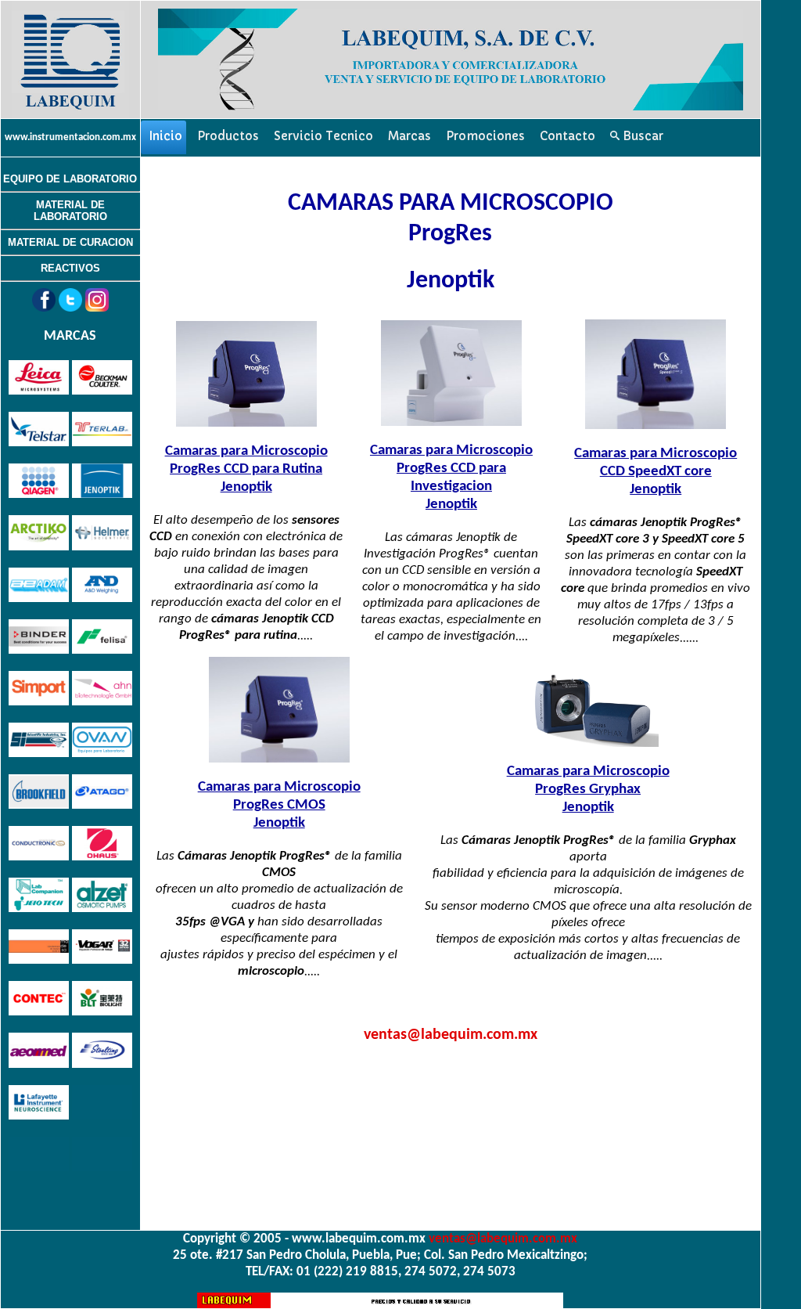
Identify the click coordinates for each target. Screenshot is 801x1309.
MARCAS (70, 336)
